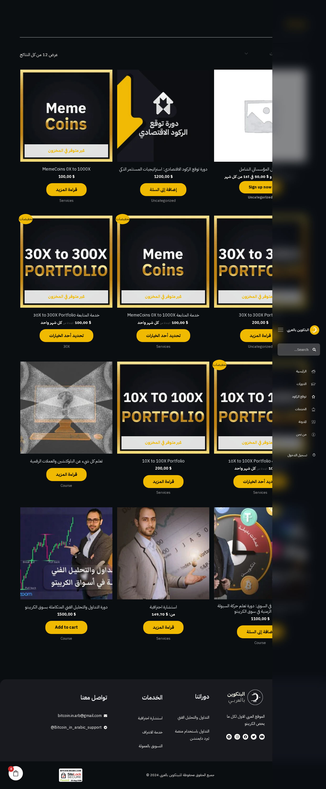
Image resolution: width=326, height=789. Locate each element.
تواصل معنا (94, 697)
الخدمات (152, 697)
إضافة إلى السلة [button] (163, 189)
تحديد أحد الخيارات (163, 335)
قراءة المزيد (66, 189)
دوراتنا (202, 696)
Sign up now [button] (260, 187)
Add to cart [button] (66, 627)
